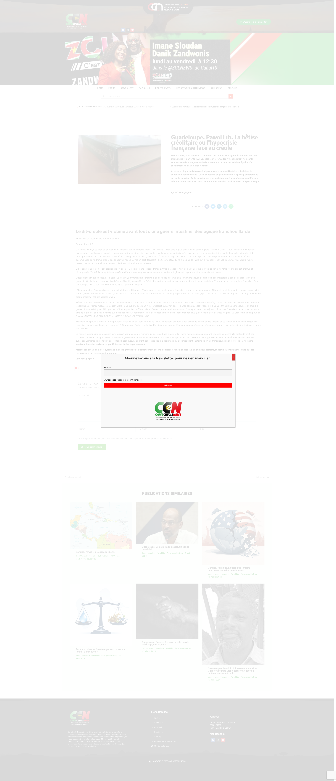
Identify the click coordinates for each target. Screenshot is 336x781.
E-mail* (107, 367)
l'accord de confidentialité (129, 379)
